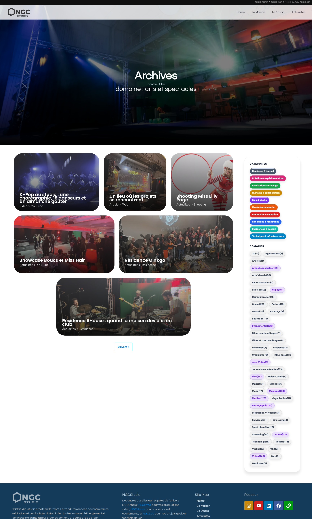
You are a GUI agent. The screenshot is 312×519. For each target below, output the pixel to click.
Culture (278, 304)
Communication (263, 296)
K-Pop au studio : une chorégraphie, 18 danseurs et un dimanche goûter (53, 198)
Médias (259, 398)
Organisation (281, 398)
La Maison (258, 12)
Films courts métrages (266, 333)
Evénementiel (262, 325)
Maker (257, 383)
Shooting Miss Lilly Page (197, 198)
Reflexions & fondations (265, 221)
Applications (274, 253)
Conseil (258, 304)
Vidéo (258, 456)
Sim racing (280, 419)
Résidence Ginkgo (145, 260)
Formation (259, 347)
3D (255, 253)
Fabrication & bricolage (265, 185)
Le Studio (278, 12)
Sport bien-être (263, 427)
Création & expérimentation (267, 178)
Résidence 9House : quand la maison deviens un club (117, 322)
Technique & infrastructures (268, 236)
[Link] (288, 505)
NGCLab (305, 2)
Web (275, 456)
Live (257, 376)
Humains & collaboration (266, 192)
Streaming (260, 434)
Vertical (258, 448)
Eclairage (277, 311)
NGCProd (276, 2)
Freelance (280, 347)
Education (260, 318)
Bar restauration (262, 282)
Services (259, 419)
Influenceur (282, 354)
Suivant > (123, 346)
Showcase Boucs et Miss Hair (52, 260)
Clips (277, 289)
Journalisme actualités (267, 369)
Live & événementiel (263, 207)
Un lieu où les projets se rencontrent (132, 198)
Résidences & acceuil (264, 228)
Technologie (260, 441)
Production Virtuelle (266, 412)
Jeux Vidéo (260, 362)
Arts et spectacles (265, 267)
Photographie (262, 405)
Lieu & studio (259, 199)
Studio (280, 434)
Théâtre (282, 441)
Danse (258, 311)
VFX (274, 448)
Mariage (276, 383)
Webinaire (259, 463)
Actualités (299, 12)
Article (258, 260)
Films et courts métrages (267, 340)
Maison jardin (277, 376)
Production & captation (265, 214)
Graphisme (260, 354)
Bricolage (259, 289)
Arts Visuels (261, 275)
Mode (257, 390)
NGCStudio (261, 2)
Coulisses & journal (263, 171)
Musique (277, 390)
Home (241, 12)
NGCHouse (291, 2)
